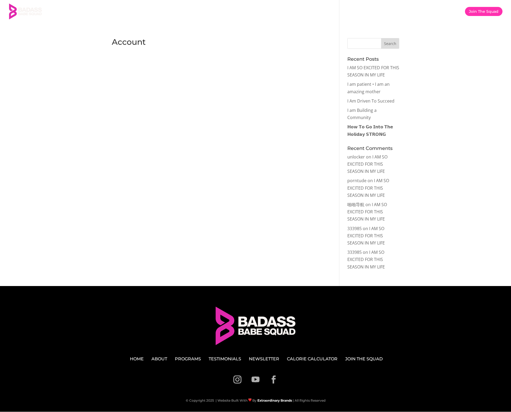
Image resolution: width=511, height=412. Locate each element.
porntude (356, 180)
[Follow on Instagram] (237, 379)
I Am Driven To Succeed (370, 101)
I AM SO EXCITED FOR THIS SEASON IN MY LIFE (367, 164)
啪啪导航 (355, 204)
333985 (354, 228)
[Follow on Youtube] (255, 379)
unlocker (356, 157)
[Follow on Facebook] (274, 379)
